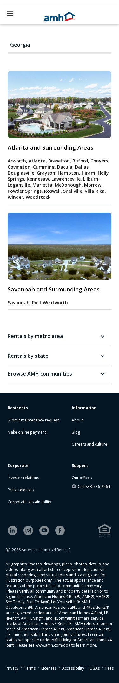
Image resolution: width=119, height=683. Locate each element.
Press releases (21, 489)
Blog (76, 432)
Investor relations (23, 477)
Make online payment (27, 432)
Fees (109, 668)
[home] (59, 14)
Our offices (82, 477)
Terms (30, 668)
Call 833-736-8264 (94, 486)
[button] (10, 14)
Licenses (48, 668)
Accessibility (73, 668)
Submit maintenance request (33, 420)
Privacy (12, 668)
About (77, 420)
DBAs (95, 668)
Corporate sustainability (29, 502)
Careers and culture (89, 444)
